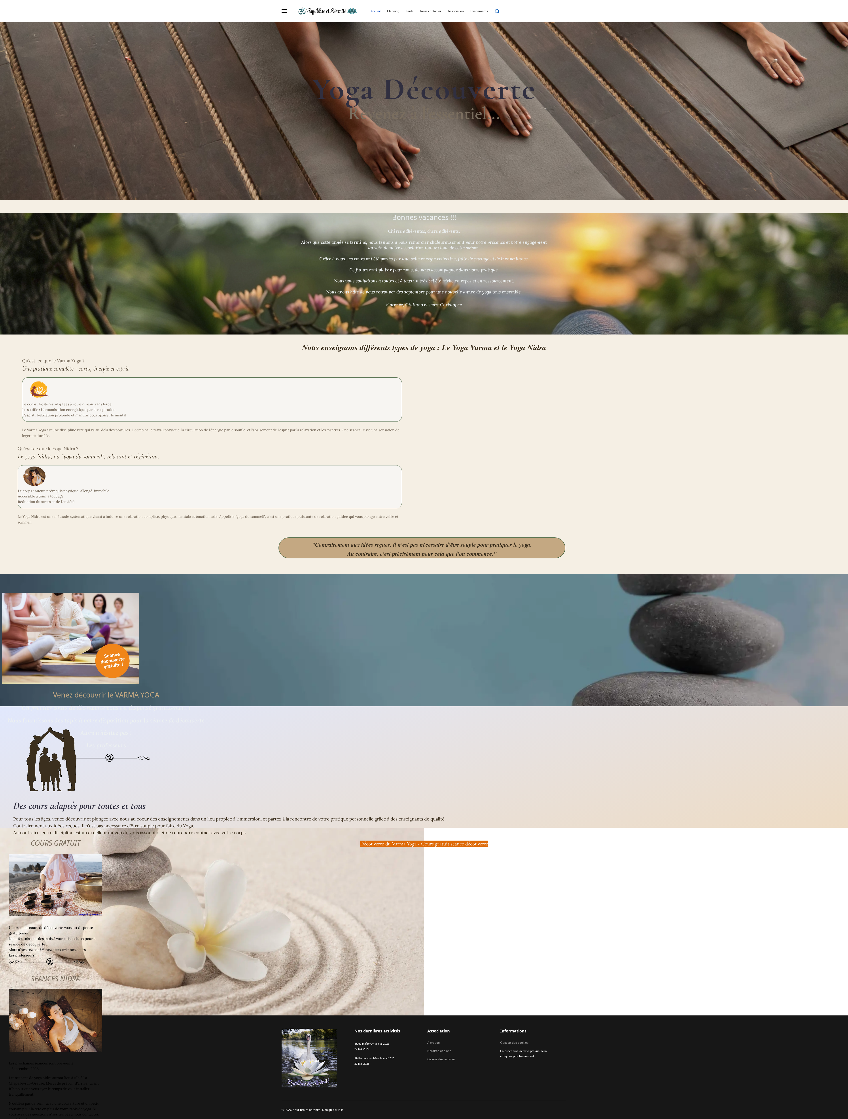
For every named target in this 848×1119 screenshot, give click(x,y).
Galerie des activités (441, 1059)
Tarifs (409, 11)
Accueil (375, 11)
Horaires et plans (439, 1051)
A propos (433, 1042)
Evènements (479, 11)
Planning (393, 11)
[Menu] (284, 11)
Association (456, 11)
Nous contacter (430, 11)
